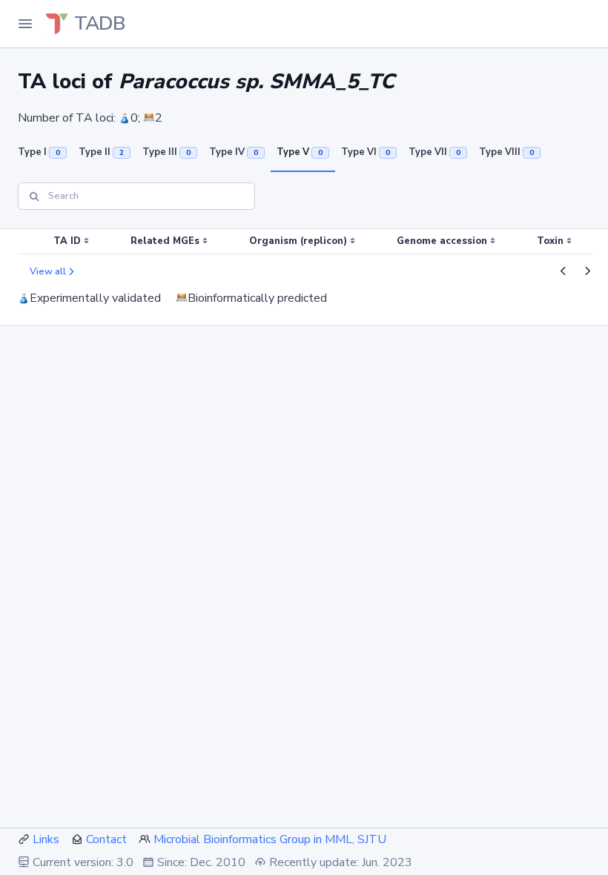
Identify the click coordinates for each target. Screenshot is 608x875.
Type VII (434, 152)
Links (46, 839)
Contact (106, 839)
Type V (300, 152)
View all (48, 271)
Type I (39, 152)
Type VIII (506, 152)
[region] (304, 241)
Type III (166, 152)
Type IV (233, 152)
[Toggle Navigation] (25, 23)
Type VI (365, 152)
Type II (101, 152)
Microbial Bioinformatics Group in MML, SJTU (269, 839)
